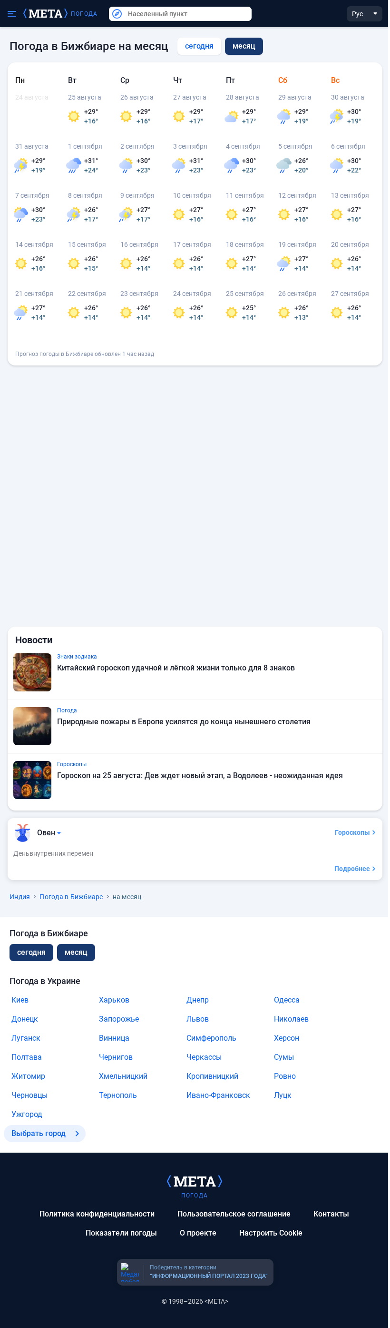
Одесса (287, 999)
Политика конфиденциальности (97, 1213)
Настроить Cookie (270, 1232)
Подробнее (352, 868)
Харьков (114, 999)
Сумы (284, 1057)
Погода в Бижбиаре (71, 897)
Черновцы (29, 1095)
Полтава (26, 1057)
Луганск (25, 1038)
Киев (20, 999)
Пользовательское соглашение (234, 1213)
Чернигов (116, 1057)
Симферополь (211, 1038)
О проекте (198, 1232)
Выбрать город (38, 1133)
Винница (114, 1038)
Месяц (76, 952)
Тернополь (118, 1095)
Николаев (291, 1019)
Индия (20, 897)
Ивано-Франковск (218, 1095)
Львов (197, 1019)
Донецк (24, 1019)
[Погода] (194, 1181)
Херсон (286, 1038)
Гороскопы (352, 832)
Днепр (197, 999)
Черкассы (204, 1057)
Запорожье (119, 1019)
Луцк (283, 1095)
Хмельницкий (123, 1076)
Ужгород (26, 1114)
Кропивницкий (212, 1076)
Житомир (28, 1076)
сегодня (199, 46)
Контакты (331, 1213)
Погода (84, 13)
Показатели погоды (121, 1232)
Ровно (285, 1076)
